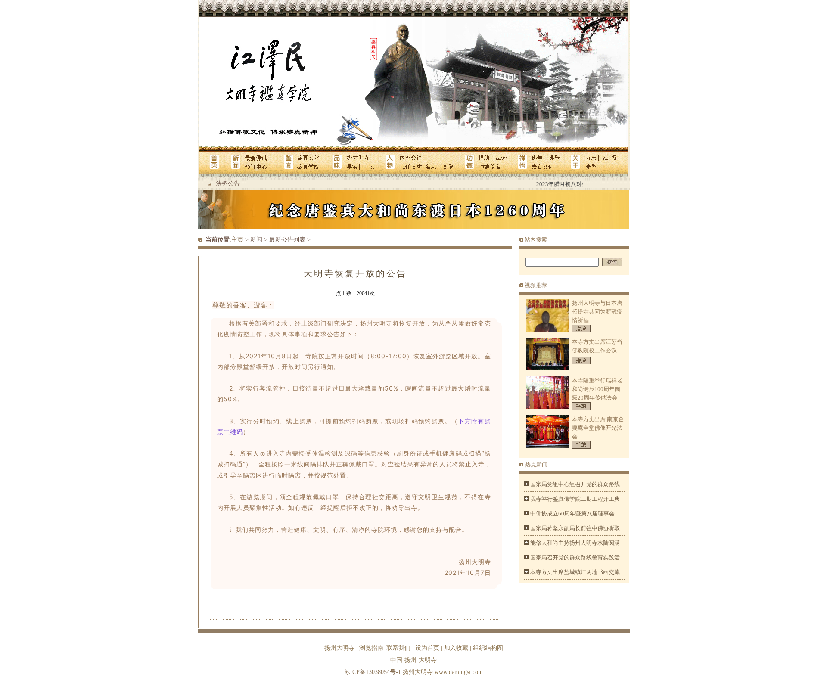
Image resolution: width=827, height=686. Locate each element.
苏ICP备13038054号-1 (372, 672)
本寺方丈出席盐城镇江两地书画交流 (575, 572)
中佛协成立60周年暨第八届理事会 (572, 513)
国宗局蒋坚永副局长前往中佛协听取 (575, 528)
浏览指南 (371, 648)
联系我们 (398, 648)
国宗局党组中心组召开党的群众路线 (575, 484)
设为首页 (427, 648)
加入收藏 (456, 648)
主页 (237, 239)
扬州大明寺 (339, 648)
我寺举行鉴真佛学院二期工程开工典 (575, 499)
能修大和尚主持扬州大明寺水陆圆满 (575, 543)
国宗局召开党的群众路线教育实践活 (575, 557)
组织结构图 (488, 648)
